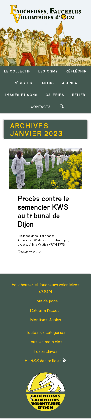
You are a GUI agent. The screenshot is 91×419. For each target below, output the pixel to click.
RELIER (79, 95)
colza (56, 240)
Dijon (64, 240)
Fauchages (47, 235)
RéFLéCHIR (76, 71)
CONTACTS (41, 107)
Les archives (45, 351)
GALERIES (55, 95)
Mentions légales (45, 320)
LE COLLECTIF (17, 71)
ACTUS (48, 83)
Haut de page (45, 301)
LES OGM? (48, 71)
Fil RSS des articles (44, 361)
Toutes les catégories (45, 332)
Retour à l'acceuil (45, 311)
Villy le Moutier (38, 244)
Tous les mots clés (45, 342)
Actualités (24, 240)
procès (22, 244)
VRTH (53, 244)
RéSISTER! (24, 83)
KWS (61, 244)
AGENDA (69, 83)
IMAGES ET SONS (21, 95)
